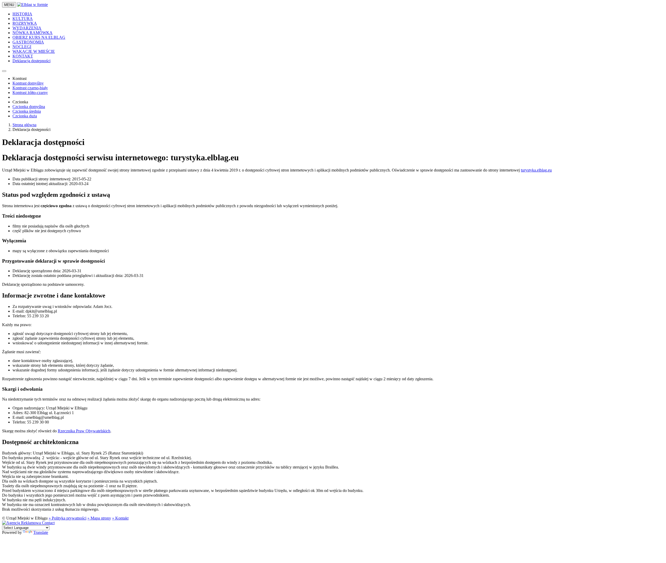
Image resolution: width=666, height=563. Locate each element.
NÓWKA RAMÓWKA (32, 32)
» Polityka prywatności (67, 518)
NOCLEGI (21, 47)
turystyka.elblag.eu (536, 170)
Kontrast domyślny (28, 83)
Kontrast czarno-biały (30, 88)
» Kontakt (120, 518)
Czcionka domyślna (28, 106)
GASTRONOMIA (28, 42)
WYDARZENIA (26, 28)
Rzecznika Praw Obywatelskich (84, 431)
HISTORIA (22, 14)
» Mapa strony (99, 518)
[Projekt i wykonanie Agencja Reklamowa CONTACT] (28, 523)
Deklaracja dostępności (31, 61)
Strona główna (24, 125)
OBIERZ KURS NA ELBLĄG (38, 37)
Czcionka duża (24, 116)
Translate (40, 532)
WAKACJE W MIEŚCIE (33, 51)
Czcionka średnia (26, 111)
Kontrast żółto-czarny (30, 92)
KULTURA (22, 18)
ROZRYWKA (24, 23)
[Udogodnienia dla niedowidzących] (4, 71)
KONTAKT (22, 56)
